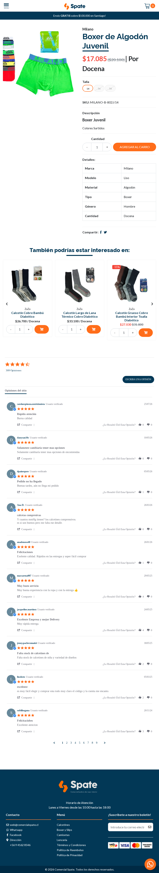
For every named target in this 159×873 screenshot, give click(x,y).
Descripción (91, 113)
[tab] (16, 391)
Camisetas (63, 834)
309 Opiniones (13, 370)
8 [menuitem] (92, 742)
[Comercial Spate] (79, 5)
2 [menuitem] (66, 742)
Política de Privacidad (69, 855)
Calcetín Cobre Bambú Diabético (27, 314)
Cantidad (98, 139)
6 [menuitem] (84, 742)
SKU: (85, 102)
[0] (147, 6)
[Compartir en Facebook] (101, 232)
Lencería (62, 840)
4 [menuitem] (75, 742)
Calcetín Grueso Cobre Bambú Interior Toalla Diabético (131, 316)
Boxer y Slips (64, 829)
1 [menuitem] (62, 742)
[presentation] (7, 304)
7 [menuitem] (88, 742)
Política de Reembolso (70, 850)
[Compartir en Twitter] (105, 232)
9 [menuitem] (96, 742)
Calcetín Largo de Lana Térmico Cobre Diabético (79, 314)
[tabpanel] (79, 571)
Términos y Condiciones (71, 845)
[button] (26, 424)
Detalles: (88, 159)
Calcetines (63, 824)
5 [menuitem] (79, 742)
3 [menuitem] (71, 742)
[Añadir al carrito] (42, 329)
